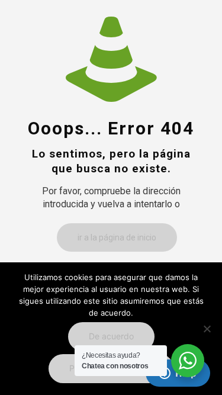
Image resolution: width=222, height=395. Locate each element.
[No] (207, 329)
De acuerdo (111, 336)
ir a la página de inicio (117, 237)
